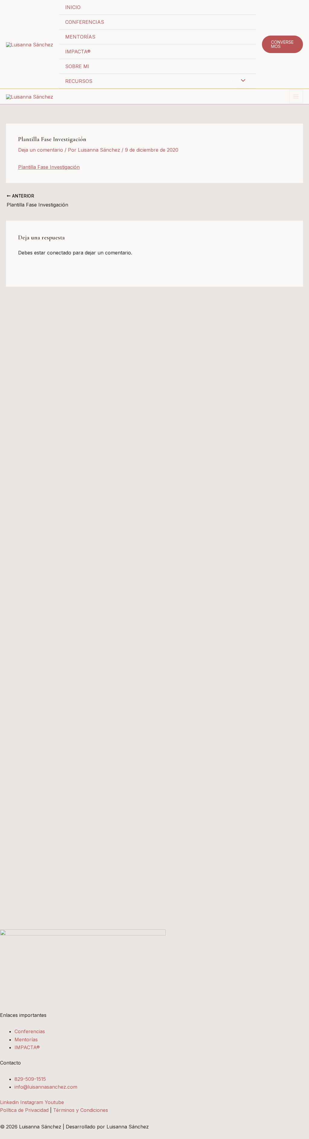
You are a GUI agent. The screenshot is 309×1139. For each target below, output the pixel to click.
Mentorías (80, 37)
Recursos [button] (78, 81)
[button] (282, 44)
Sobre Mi (77, 66)
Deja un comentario (40, 150)
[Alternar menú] (241, 81)
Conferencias (84, 22)
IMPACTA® (78, 52)
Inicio (73, 7)
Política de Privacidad (24, 1110)
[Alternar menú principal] (296, 96)
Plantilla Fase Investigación (49, 167)
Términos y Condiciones (80, 1110)
